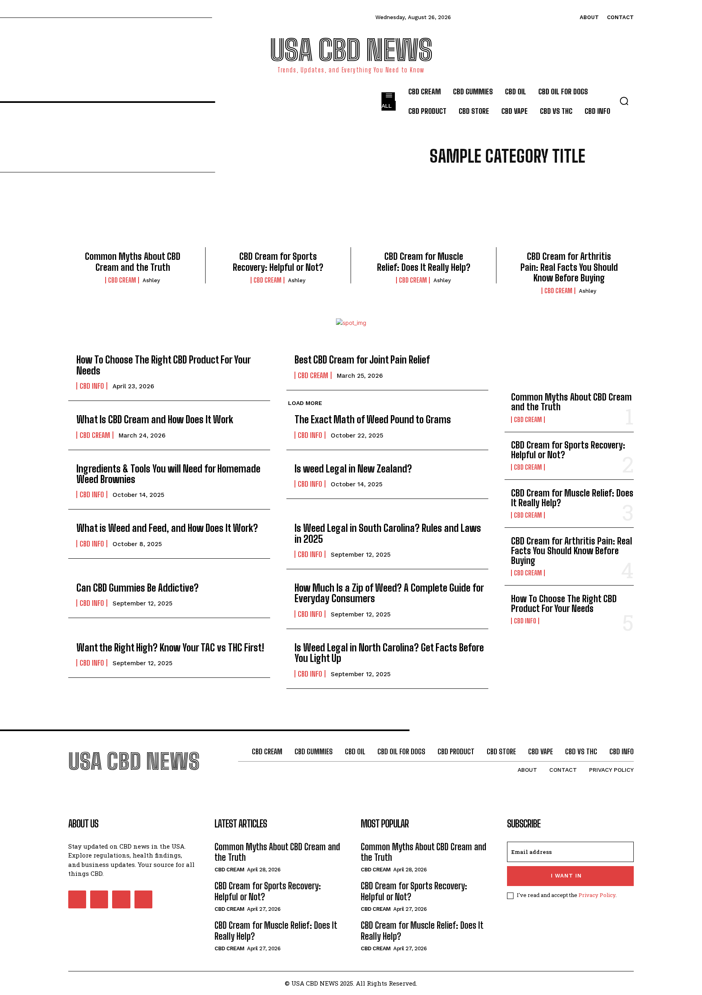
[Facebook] (77, 899)
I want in (566, 876)
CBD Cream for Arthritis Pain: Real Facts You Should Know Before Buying (569, 267)
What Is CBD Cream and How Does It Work (154, 419)
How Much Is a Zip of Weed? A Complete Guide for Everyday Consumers (389, 593)
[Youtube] (143, 899)
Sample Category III (568, 183)
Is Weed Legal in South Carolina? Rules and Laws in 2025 (388, 533)
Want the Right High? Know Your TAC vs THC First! (170, 647)
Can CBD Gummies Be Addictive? (137, 588)
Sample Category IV (503, 193)
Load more (305, 403)
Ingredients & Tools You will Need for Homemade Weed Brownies (168, 474)
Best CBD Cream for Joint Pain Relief (362, 360)
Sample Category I (438, 183)
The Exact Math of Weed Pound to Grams (374, 419)
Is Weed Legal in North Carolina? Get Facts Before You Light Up (389, 653)
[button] (624, 101)
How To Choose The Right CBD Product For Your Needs (163, 365)
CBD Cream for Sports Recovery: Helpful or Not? (278, 261)
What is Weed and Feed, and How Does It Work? (168, 528)
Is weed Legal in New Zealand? (353, 469)
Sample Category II (502, 183)
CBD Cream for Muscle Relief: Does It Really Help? (423, 261)
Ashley (151, 280)
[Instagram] (99, 899)
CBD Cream (122, 280)
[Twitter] (121, 899)
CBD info (92, 386)
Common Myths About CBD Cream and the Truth (132, 261)
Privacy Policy (596, 895)
